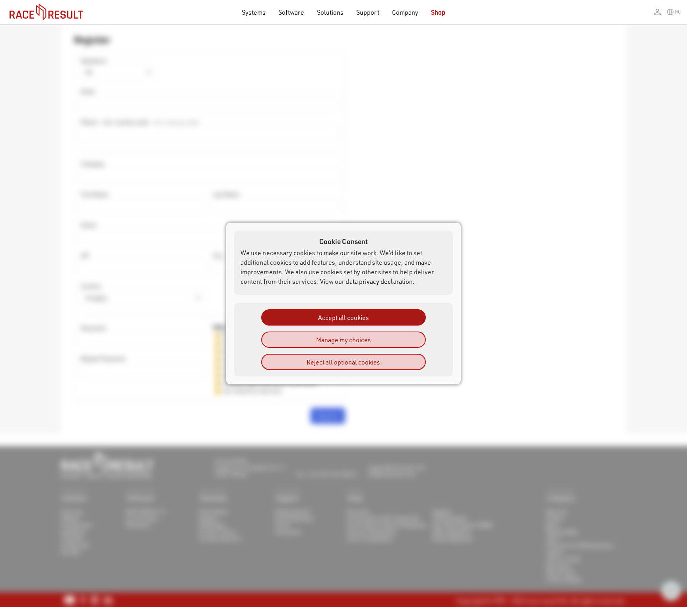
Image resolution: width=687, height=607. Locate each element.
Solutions (330, 12)
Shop (438, 12)
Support (367, 12)
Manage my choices (343, 339)
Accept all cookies (343, 317)
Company (405, 12)
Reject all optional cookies (343, 362)
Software (291, 12)
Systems (254, 12)
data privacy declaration (379, 281)
